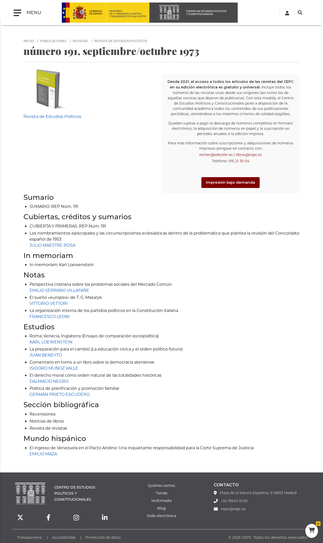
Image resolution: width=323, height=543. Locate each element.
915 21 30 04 (239, 160)
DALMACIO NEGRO (49, 381)
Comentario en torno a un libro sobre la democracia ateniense (92, 362)
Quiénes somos (161, 485)
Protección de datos (103, 537)
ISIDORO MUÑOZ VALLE (54, 368)
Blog (161, 508)
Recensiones (43, 414)
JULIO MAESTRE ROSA (52, 245)
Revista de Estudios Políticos (120, 41)
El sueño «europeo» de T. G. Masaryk (66, 297)
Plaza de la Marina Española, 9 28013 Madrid (258, 493)
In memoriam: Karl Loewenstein (62, 264)
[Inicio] (193, 13)
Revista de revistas (48, 428)
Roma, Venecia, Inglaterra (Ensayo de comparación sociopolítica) (94, 335)
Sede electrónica (161, 515)
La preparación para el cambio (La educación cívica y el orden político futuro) (106, 349)
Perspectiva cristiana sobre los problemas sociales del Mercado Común (101, 284)
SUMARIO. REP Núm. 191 (54, 206)
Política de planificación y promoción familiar (74, 388)
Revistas (80, 41)
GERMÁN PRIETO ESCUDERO (60, 394)
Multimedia (161, 500)
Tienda (161, 493)
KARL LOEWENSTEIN (51, 341)
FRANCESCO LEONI (50, 316)
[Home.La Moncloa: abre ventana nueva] (84, 13)
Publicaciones (53, 41)
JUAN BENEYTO (46, 355)
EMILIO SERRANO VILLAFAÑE (59, 290)
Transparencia (29, 537)
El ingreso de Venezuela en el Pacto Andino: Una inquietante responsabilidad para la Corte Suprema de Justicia (142, 447)
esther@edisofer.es (216, 154)
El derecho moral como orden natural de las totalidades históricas (96, 375)
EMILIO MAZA (43, 453)
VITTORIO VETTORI (49, 303)
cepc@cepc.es (233, 509)
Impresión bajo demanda (230, 182)
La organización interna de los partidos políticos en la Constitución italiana (104, 310)
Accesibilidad (63, 537)
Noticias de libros (47, 421)
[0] (311, 530)
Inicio (28, 41)
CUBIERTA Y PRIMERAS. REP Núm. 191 (68, 226)
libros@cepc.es (249, 154)
